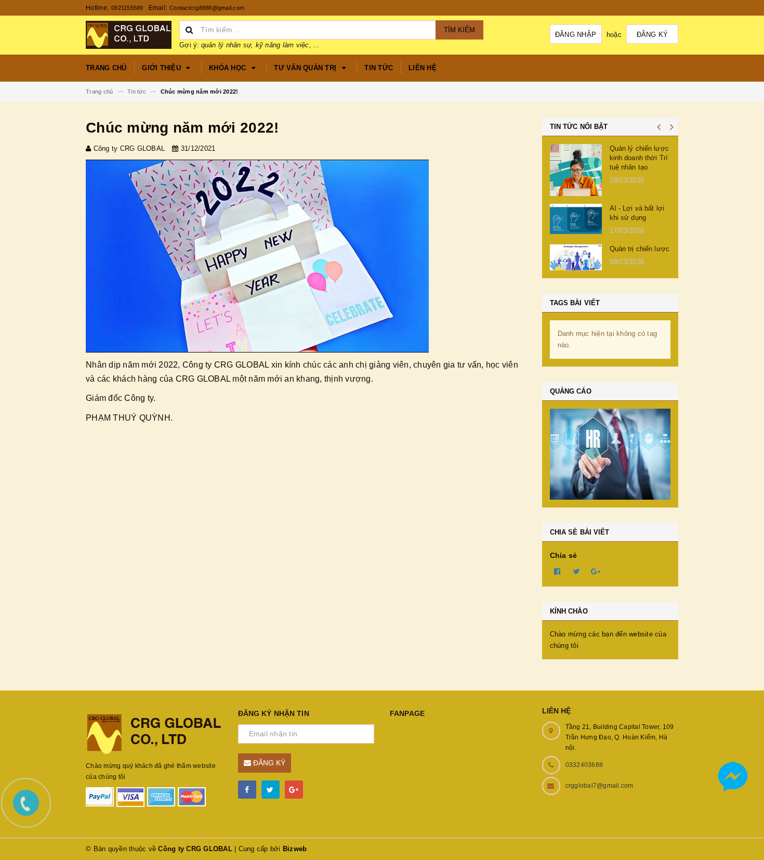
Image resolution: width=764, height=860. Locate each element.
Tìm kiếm (459, 30)
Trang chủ (106, 68)
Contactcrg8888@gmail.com (206, 8)
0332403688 (584, 764)
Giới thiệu (162, 68)
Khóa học (228, 68)
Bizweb (295, 849)
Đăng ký (652, 34)
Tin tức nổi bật (579, 127)
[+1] (596, 571)
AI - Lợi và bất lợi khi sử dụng (637, 212)
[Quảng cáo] (610, 454)
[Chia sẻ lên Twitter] (577, 571)
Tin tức (378, 68)
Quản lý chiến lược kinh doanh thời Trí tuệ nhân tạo (639, 158)
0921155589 (127, 8)
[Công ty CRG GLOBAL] (154, 733)
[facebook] (247, 789)
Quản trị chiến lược (639, 249)
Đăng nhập (575, 34)
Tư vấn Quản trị (306, 68)
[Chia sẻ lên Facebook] (557, 571)
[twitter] (270, 789)
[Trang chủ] (129, 34)
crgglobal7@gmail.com (599, 785)
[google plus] (294, 789)
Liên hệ (423, 68)
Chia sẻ (563, 555)
